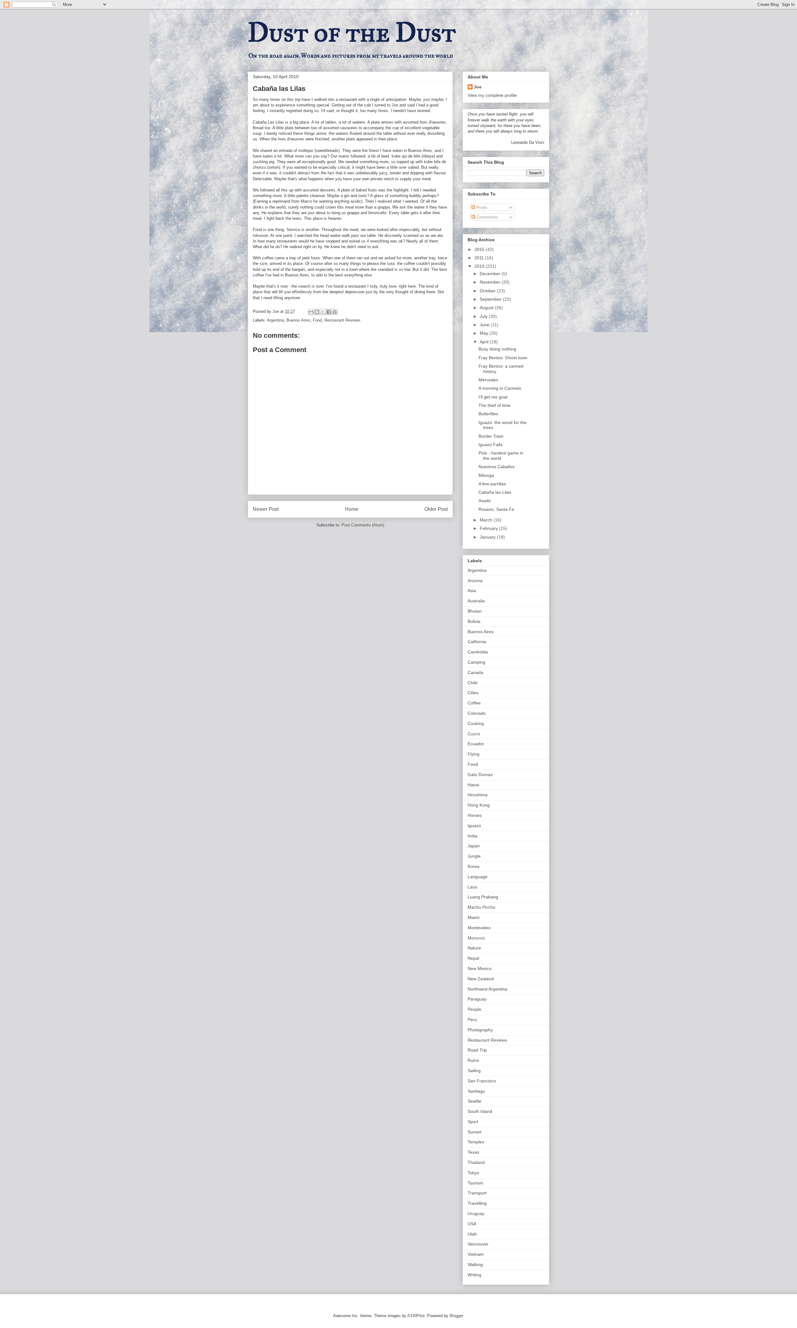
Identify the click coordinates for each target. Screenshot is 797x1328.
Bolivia (474, 621)
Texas (473, 1152)
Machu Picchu (481, 907)
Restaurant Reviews (342, 320)
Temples (476, 1141)
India (472, 835)
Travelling (477, 1203)
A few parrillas (492, 483)
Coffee (474, 702)
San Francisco (482, 1080)
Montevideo (479, 927)
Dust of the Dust (352, 32)
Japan (474, 845)
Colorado (477, 713)
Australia (476, 600)
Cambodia (478, 651)
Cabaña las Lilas (495, 492)
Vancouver (478, 1243)
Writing (474, 1274)
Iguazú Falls (490, 444)
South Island (480, 1111)
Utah (472, 1233)
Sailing (474, 1070)
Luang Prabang (483, 896)
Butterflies (488, 413)
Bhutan (475, 611)
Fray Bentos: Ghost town (503, 357)
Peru (472, 1019)
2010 (480, 266)
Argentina (275, 320)
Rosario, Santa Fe (496, 509)
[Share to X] (323, 312)
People (474, 1009)
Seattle (474, 1101)
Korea (473, 866)
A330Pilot (416, 1315)
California (477, 641)
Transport (477, 1192)
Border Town (491, 436)
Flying (473, 753)
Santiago (476, 1091)
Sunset (474, 1131)
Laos (472, 886)
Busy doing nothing (497, 348)
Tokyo (473, 1172)
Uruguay (476, 1213)
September (491, 299)
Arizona (475, 580)
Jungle (474, 856)
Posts (481, 207)
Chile (473, 682)
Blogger (456, 1315)
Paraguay (477, 998)
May (484, 333)
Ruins (473, 1060)
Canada (475, 672)
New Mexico (480, 968)
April (485, 341)
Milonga (486, 475)
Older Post (436, 509)
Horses (475, 815)
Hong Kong (479, 805)
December (491, 273)
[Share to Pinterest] (335, 312)
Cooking (476, 723)
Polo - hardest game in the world (501, 455)
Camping (476, 662)
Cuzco (474, 733)
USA (472, 1223)
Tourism (475, 1182)
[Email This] (311, 312)
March (486, 519)
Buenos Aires (298, 320)
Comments (486, 216)
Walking (475, 1264)
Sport (473, 1121)
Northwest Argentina (487, 989)
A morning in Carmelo (500, 388)
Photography (480, 1029)
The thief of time (495, 405)
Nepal (473, 958)
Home (351, 509)
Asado (485, 500)
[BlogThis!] (317, 312)
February (489, 528)
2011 (479, 257)
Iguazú (474, 825)
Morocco (476, 937)
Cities (473, 692)
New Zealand (481, 978)
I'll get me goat (493, 396)
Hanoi (473, 784)
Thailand (476, 1162)
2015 (480, 249)
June (485, 324)
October (488, 290)
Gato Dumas (480, 774)
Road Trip (477, 1050)
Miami (473, 917)
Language (478, 876)
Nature (474, 947)
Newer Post (266, 509)
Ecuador (476, 743)
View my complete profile (492, 95)
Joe (478, 86)
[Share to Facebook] (329, 312)
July (484, 316)
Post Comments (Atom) (363, 525)
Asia (472, 590)
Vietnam (476, 1254)
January (488, 536)
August (487, 307)
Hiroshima (478, 794)
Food (317, 320)
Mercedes (488, 379)
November (491, 282)
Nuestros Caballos (497, 466)
